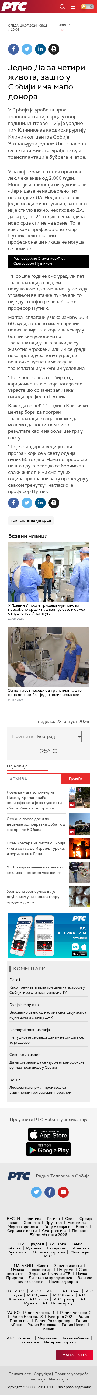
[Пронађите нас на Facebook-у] (49, 1192)
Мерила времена (23, 1226)
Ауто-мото (17, 1252)
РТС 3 (52, 1291)
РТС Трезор (64, 1299)
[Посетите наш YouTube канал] (63, 1192)
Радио (13, 1312)
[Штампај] (53, 49)
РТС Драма (37, 1295)
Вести (13, 1218)
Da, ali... (15, 979)
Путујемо (65, 1269)
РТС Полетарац (57, 1303)
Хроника (32, 1222)
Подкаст (80, 1230)
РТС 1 (19, 1291)
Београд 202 (60, 1316)
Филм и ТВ (61, 1273)
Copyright (42, 1373)
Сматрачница (54, 1230)
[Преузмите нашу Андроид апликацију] (48, 1149)
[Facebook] (13, 49)
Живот (42, 1265)
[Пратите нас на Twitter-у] (36, 1192)
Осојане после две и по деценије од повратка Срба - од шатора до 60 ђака (36, 824)
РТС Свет (71, 1291)
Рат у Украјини (57, 1226)
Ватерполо (57, 1248)
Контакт (25, 1338)
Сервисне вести (22, 1230)
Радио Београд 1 (39, 1312)
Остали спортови (49, 1252)
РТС (10, 1338)
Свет (69, 1218)
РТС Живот (63, 1295)
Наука (81, 1273)
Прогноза (22, 736)
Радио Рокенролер (52, 1320)
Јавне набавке (75, 1338)
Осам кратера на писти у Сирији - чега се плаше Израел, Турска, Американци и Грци (36, 848)
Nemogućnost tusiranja (29, 1029)
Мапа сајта (74, 1355)
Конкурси (30, 1342)
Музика (17, 1269)
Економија (76, 1222)
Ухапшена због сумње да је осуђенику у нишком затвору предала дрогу (33, 896)
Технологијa (41, 1269)
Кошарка (57, 1244)
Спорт (19, 1244)
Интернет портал (60, 1342)
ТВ (8, 1291)
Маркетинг (47, 1338)
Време (82, 1226)
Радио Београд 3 (27, 1316)
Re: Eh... (16, 1079)
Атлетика (81, 1248)
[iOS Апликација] (48, 935)
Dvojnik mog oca (24, 1004)
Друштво (53, 1222)
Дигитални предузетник (50, 1277)
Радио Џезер (74, 1324)
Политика (32, 1218)
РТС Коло (39, 1299)
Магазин (23, 1265)
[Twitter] (27, 49)
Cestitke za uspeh (24, 1054)
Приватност (19, 1373)
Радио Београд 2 (76, 1312)
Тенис (77, 1244)
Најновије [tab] (17, 766)
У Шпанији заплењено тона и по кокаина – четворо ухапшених (36, 870)
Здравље (37, 1273)
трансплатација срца (31, 520)
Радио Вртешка (41, 1324)
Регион (53, 1218)
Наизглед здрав (63, 1281)
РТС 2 (35, 1291)
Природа (14, 1277)
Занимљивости (68, 1265)
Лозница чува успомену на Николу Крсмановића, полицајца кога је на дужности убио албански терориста (34, 800)
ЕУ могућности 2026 (48, 1234)
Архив (48, 1328)
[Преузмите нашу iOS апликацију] (48, 1134)
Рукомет (33, 1248)
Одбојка (13, 1248)
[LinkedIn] (40, 49)
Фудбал (37, 1244)
